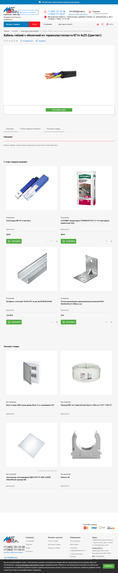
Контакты (29, 551)
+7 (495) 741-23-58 (56, 11)
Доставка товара (54, 544)
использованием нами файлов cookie (30, 565)
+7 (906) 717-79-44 (62, 19)
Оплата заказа (53, 541)
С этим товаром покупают (30, 129)
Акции (34, 24)
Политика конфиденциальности (77, 549)
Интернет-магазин (55, 537)
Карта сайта (74, 544)
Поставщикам (75, 541)
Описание (10, 129)
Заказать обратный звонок (13, 552)
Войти (111, 24)
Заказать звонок (78, 14)
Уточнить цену (59, 110)
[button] (10, 41)
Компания (30, 537)
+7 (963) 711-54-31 (56, 14)
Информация (75, 537)
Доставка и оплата (65, 24)
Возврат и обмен (54, 548)
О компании (48, 24)
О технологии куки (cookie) (76, 555)
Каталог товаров (13, 24)
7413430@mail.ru (77, 11)
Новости (29, 544)
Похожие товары (53, 129)
